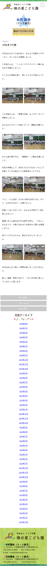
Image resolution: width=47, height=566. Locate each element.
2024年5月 (23, 445)
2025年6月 (23, 387)
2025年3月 (23, 400)
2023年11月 (23, 473)
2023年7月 (23, 491)
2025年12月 (23, 360)
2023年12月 (23, 468)
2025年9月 (23, 373)
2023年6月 (23, 495)
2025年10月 (23, 369)
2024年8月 (23, 432)
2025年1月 (23, 409)
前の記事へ (23, 297)
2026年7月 (23, 328)
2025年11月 (23, 364)
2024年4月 (23, 450)
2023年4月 (23, 504)
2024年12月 (23, 414)
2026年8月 (23, 324)
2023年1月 (23, 518)
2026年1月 (23, 355)
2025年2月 (23, 405)
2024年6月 (23, 441)
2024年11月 (23, 418)
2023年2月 (23, 513)
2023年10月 (23, 477)
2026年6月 (23, 333)
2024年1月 (23, 464)
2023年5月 (23, 500)
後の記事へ (23, 309)
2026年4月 (23, 342)
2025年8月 (23, 378)
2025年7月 (23, 382)
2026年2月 (23, 351)
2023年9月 (23, 482)
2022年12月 (23, 522)
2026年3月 (23, 346)
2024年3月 (23, 455)
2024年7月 (23, 436)
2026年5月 (23, 337)
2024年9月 (23, 427)
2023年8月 (23, 486)
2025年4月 (23, 396)
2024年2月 (23, 459)
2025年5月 (23, 391)
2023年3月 (23, 509)
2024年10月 (23, 423)
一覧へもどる (23, 303)
